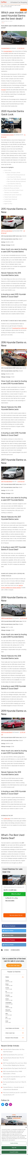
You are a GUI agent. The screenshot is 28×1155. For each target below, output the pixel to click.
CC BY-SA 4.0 (20, 48)
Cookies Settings (14, 1143)
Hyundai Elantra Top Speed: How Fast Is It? (14, 1068)
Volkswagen (9, 1003)
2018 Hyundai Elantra (6, 618)
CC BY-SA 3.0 (20, 481)
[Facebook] (6, 1104)
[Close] (26, 1127)
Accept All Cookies (14, 1152)
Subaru (8, 999)
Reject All (14, 1147)
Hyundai (3, 89)
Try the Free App (14, 965)
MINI (8, 1014)
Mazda (8, 1007)
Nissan (8, 984)
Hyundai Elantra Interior (7, 135)
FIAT (8, 1018)
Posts (2, 5)
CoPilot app (7, 818)
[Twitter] (2, 1104)
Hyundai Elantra (5, 48)
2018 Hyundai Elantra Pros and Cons (13, 1054)
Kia (9, 992)
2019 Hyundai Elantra (6, 732)
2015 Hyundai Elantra (6, 231)
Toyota (8, 981)
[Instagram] (10, 1104)
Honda (8, 988)
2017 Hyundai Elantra (6, 481)
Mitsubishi (8, 1010)
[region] (14, 1140)
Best (3, 22)
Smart (8, 1021)
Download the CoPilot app (19, 328)
